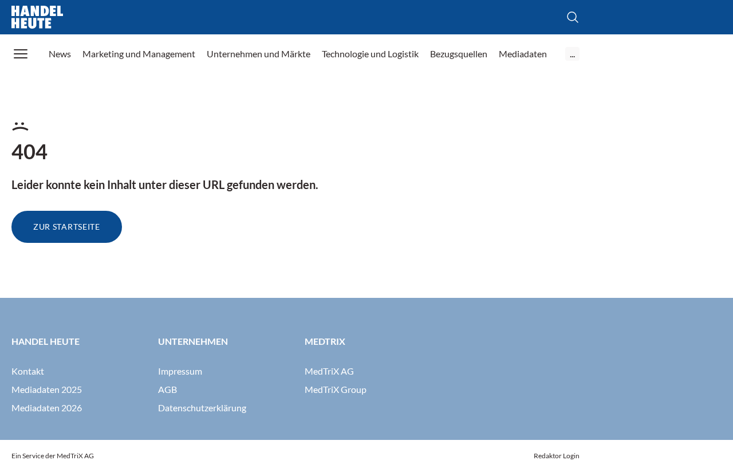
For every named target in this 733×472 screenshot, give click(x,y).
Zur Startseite (66, 226)
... (572, 53)
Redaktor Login (557, 455)
